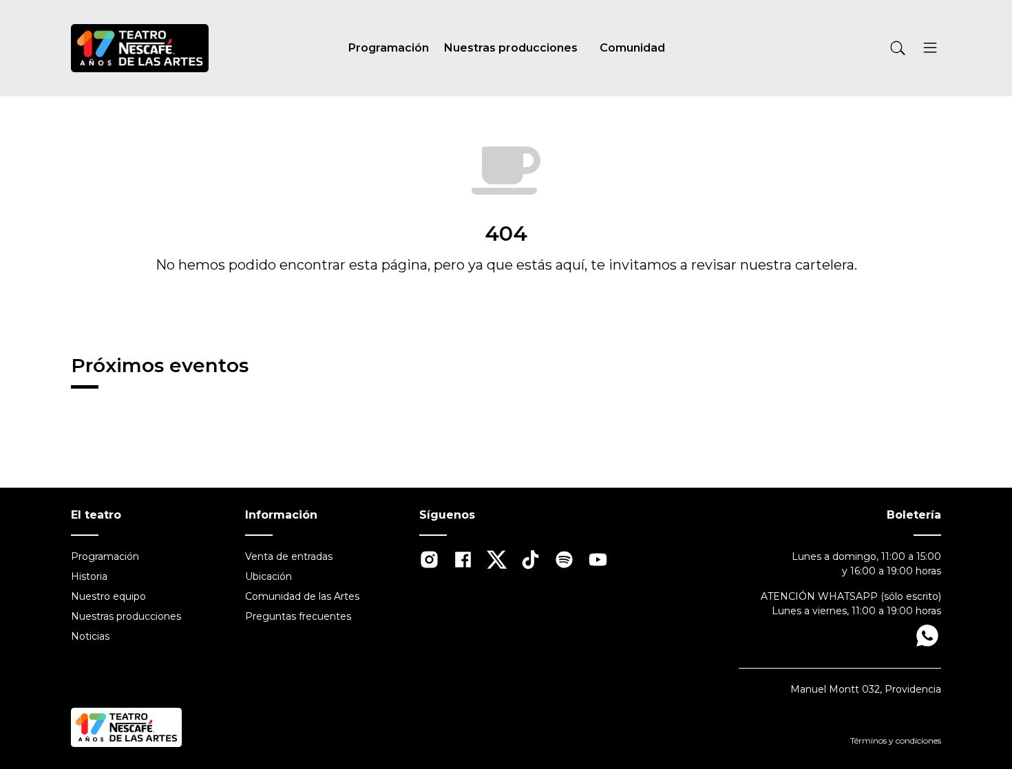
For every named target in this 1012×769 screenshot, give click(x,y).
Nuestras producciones (511, 47)
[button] (929, 50)
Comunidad (632, 47)
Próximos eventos (160, 365)
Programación (388, 47)
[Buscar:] (830, 48)
